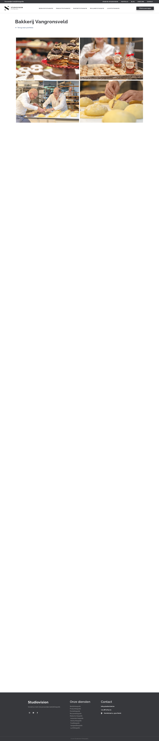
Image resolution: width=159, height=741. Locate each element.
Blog (133, 1)
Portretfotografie (80, 8)
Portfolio (124, 1)
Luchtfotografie (113, 8)
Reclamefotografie (97, 8)
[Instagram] (29, 712)
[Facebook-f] (37, 712)
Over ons (141, 1)
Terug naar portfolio (25, 28)
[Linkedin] (33, 712)
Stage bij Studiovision (110, 1)
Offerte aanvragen (145, 8)
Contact (150, 1)
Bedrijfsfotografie (46, 8)
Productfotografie (63, 8)
